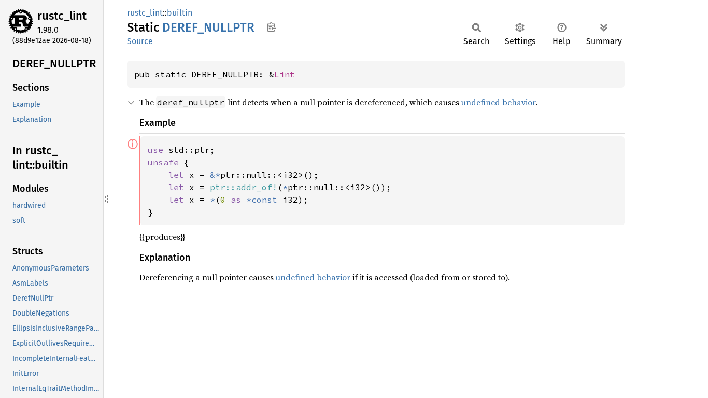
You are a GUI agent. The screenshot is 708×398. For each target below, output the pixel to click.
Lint (284, 74)
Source (140, 41)
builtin (179, 13)
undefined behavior (498, 102)
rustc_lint (62, 16)
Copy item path (271, 27)
